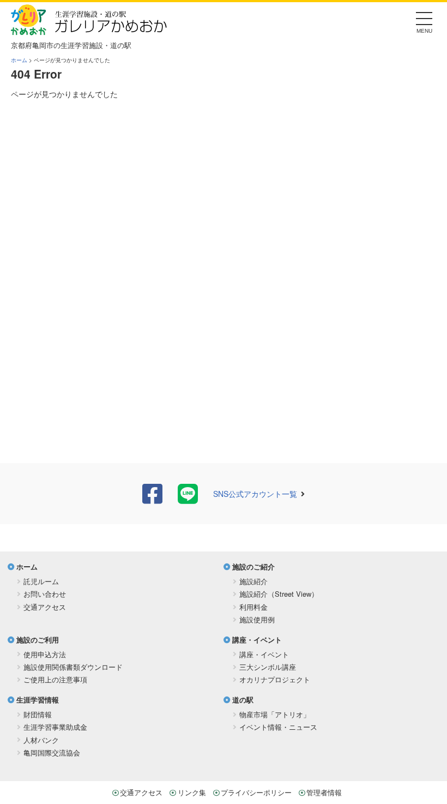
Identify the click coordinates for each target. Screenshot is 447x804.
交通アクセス (44, 607)
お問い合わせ (44, 594)
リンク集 (192, 792)
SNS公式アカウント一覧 (255, 493)
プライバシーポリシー (256, 792)
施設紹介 (253, 581)
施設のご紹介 (253, 566)
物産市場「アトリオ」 (274, 714)
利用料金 (253, 607)
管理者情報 (324, 792)
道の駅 (242, 699)
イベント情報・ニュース (278, 727)
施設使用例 (257, 619)
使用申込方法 (44, 654)
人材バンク (41, 740)
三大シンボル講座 (267, 667)
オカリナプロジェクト (274, 679)
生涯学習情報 (37, 699)
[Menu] (424, 21)
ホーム (19, 60)
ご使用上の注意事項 (55, 679)
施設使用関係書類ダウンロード (73, 667)
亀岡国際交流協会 (51, 752)
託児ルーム (41, 581)
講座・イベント (257, 639)
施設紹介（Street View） (278, 594)
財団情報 (37, 714)
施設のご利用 (37, 639)
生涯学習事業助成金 (55, 727)
